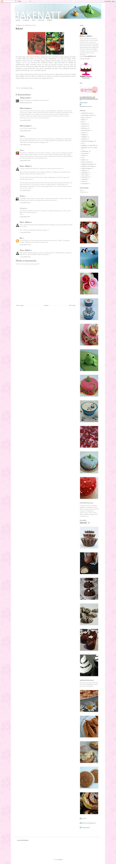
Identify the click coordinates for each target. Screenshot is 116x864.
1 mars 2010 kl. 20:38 (25, 232)
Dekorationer (84, 128)
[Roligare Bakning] (80, 104)
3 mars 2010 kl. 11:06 (25, 257)
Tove (21, 150)
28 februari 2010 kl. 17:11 (26, 102)
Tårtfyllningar (84, 172)
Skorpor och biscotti (86, 162)
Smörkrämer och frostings (87, 166)
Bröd (82, 122)
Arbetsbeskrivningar (86, 113)
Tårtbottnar (84, 170)
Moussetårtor (84, 153)
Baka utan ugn (85, 117)
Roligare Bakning (83, 102)
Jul (82, 143)
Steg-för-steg (41, 20)
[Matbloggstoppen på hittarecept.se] (85, 827)
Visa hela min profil (85, 58)
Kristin (22, 196)
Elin (21, 238)
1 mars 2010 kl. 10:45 (25, 160)
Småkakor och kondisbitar (87, 164)
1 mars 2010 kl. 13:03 (25, 202)
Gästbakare (84, 139)
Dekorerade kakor (85, 130)
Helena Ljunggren (25, 108)
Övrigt (83, 181)
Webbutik (49, 20)
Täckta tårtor (84, 177)
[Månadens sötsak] (83, 818)
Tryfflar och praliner (86, 168)
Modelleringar (84, 151)
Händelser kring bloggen (87, 141)
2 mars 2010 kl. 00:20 (25, 244)
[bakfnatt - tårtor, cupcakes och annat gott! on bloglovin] (89, 93)
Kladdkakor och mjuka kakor (88, 145)
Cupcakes (83, 126)
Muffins (83, 155)
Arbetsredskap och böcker (27, 88)
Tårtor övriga (84, 175)
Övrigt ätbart (84, 183)
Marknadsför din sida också (86, 106)
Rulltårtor (83, 160)
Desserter (83, 132)
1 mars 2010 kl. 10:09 (25, 144)
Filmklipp (83, 134)
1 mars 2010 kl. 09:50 (25, 130)
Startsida (18, 20)
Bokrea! (19, 29)
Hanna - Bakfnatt (25, 166)
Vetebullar (84, 179)
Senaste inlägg (19, 305)
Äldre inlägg (72, 305)
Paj (82, 157)
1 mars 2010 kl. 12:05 (25, 190)
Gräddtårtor (84, 137)
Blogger (60, 859)
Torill (21, 136)
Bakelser (83, 119)
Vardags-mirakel (25, 98)
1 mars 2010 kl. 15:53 (25, 216)
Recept (33, 20)
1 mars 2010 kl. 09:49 (25, 120)
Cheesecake (84, 124)
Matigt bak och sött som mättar (89, 147)
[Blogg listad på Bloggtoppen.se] (88, 823)
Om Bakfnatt (26, 20)
